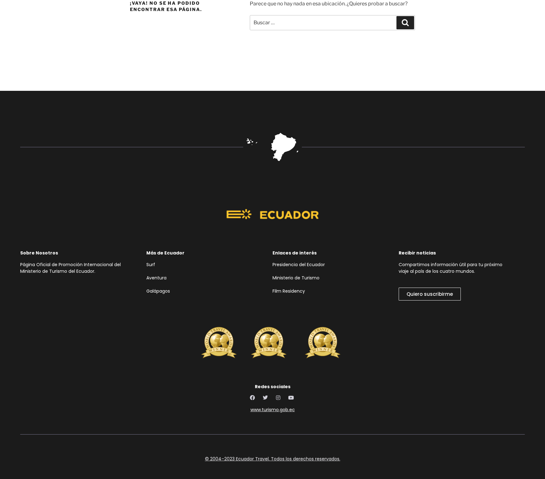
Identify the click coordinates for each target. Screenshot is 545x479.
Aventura (156, 278)
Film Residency (288, 291)
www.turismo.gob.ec (272, 409)
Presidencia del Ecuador (299, 264)
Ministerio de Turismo (295, 278)
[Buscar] (405, 22)
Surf (151, 264)
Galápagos (158, 291)
